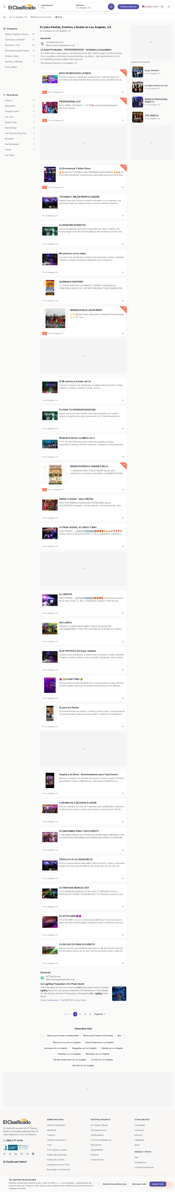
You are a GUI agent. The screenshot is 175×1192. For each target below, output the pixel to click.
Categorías (139, 1140)
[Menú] (4, 6)
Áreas (137, 1145)
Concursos (139, 1130)
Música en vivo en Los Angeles (67, 1042)
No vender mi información (58, 1169)
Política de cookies (55, 1159)
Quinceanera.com (99, 1130)
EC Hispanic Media (99, 1125)
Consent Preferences (144, 1167)
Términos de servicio (56, 1140)
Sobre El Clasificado (56, 1125)
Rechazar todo (139, 1184)
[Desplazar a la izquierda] (42, 1035)
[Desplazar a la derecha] (124, 1035)
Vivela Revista (97, 1159)
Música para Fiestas (42, 17)
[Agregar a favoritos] (123, 92)
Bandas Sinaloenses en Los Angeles (70, 1059)
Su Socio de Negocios (101, 1140)
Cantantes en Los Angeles (69, 1054)
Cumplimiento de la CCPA (58, 1164)
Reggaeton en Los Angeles (84, 1048)
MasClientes (96, 1145)
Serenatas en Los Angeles (56, 1048)
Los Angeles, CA (19, 17)
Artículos (138, 1135)
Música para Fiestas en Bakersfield (63, 1035)
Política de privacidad (57, 1155)
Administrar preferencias (114, 1184)
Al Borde (95, 1155)
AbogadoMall (97, 1150)
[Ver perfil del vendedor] (44, 102)
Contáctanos (140, 1162)
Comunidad (140, 1125)
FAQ (136, 1157)
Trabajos (51, 1135)
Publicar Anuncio (128, 6)
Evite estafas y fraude (57, 1150)
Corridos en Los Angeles (102, 1059)
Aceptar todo (158, 1184)
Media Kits (51, 1130)
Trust (49, 1145)
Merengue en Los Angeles (98, 1054)
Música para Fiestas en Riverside (98, 1035)
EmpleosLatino (97, 1135)
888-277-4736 (15, 1140)
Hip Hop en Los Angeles (83, 1065)
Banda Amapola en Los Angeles (99, 1042)
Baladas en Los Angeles (112, 1048)
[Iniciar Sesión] (169, 6)
